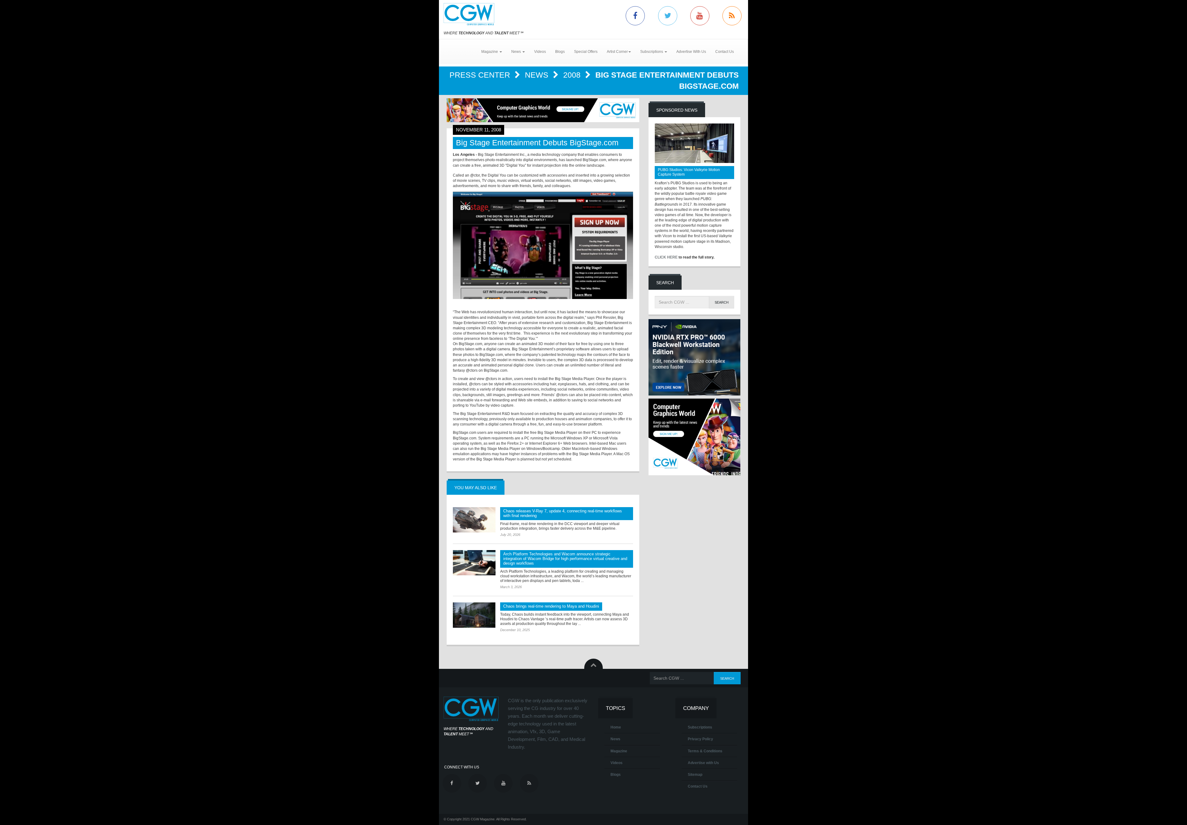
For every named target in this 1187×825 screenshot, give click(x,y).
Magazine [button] (490, 51)
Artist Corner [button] (617, 51)
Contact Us (724, 51)
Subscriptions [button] (652, 51)
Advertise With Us (691, 51)
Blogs (560, 51)
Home (616, 727)
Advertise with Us (703, 763)
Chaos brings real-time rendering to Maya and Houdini (551, 606)
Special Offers (586, 51)
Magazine (619, 751)
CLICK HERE (666, 257)
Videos (540, 51)
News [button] (516, 51)
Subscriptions (700, 727)
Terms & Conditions (705, 751)
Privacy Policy (700, 739)
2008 (573, 75)
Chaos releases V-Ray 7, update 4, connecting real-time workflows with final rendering (562, 513)
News (538, 75)
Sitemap (695, 774)
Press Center (480, 75)
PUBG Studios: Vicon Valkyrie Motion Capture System (689, 172)
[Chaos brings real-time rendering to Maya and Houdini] (474, 615)
